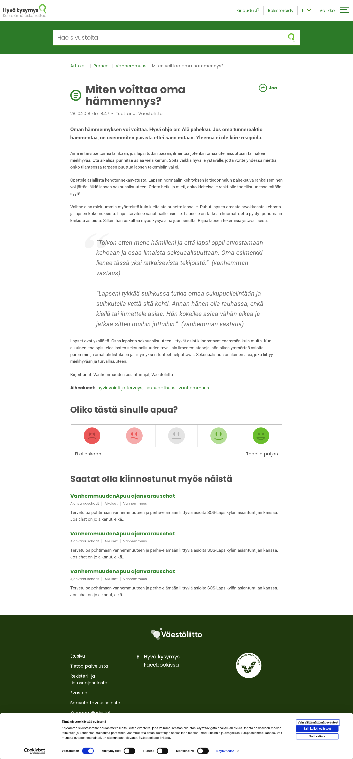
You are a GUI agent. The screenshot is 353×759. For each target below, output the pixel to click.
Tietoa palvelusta (89, 666)
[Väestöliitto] (176, 634)
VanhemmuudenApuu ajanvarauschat (122, 495)
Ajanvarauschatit (84, 503)
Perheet (102, 66)
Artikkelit (79, 66)
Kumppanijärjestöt (90, 713)
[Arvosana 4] (219, 435)
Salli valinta (317, 736)
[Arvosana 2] (134, 435)
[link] (176, 508)
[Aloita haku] (291, 37)
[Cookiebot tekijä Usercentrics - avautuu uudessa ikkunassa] (35, 751)
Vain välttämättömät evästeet (318, 723)
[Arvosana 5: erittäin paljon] (261, 435)
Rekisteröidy (281, 10)
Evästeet (79, 693)
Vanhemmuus (132, 66)
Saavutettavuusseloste (95, 703)
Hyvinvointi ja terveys (120, 388)
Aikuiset (111, 503)
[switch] (129, 751)
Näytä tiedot (225, 751)
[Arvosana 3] (176, 435)
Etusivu (77, 656)
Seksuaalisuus (161, 388)
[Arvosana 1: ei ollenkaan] (92, 435)
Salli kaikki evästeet (317, 729)
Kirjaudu (245, 10)
